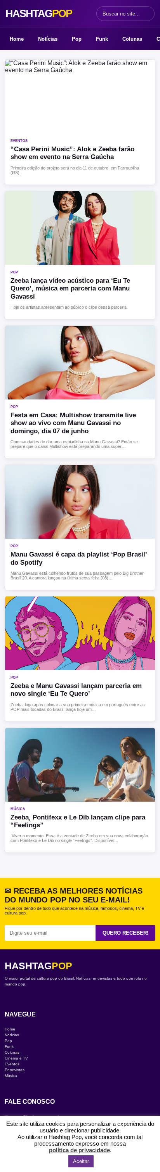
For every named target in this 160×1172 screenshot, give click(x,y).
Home (17, 39)
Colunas (132, 39)
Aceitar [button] (81, 1161)
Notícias (47, 39)
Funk (102, 39)
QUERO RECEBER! (125, 933)
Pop (77, 39)
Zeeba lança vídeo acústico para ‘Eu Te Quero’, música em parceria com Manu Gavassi (70, 288)
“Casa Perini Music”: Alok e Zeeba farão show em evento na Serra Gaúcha (72, 153)
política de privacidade (79, 1150)
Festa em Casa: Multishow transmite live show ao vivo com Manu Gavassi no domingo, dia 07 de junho (73, 423)
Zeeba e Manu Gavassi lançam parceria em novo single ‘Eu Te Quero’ (76, 689)
